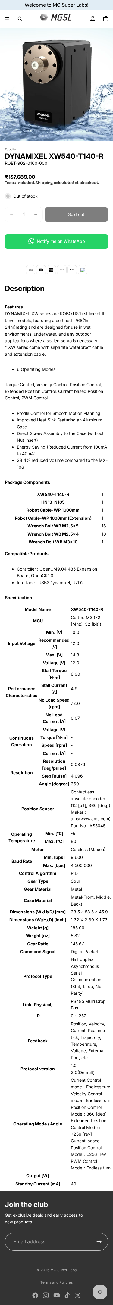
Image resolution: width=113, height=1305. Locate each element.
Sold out (76, 214)
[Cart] (105, 18)
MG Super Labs (63, 1270)
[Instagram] (45, 1295)
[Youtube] (56, 1295)
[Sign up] (99, 1241)
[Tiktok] (67, 1295)
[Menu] (7, 19)
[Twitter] (77, 1295)
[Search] (20, 18)
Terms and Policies (56, 1282)
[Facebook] (35, 1295)
